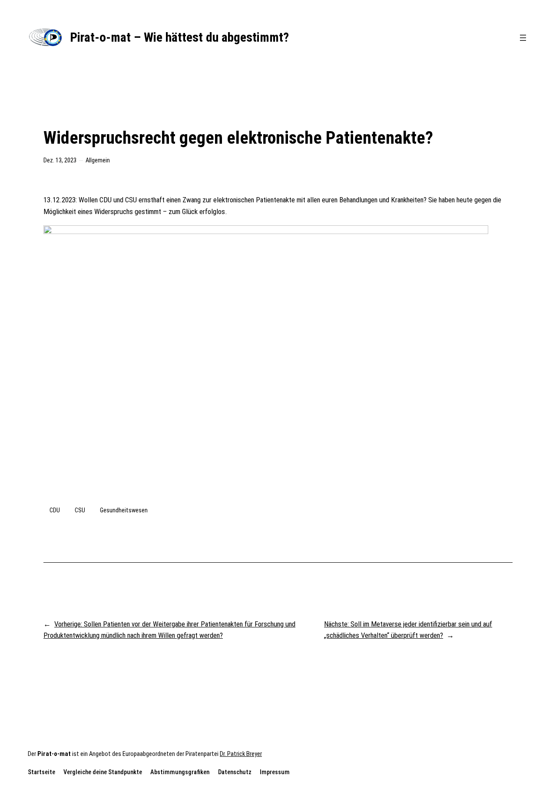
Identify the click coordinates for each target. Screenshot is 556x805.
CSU (80, 510)
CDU (55, 510)
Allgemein (98, 160)
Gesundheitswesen (124, 510)
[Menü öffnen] (523, 38)
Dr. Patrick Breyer (241, 754)
